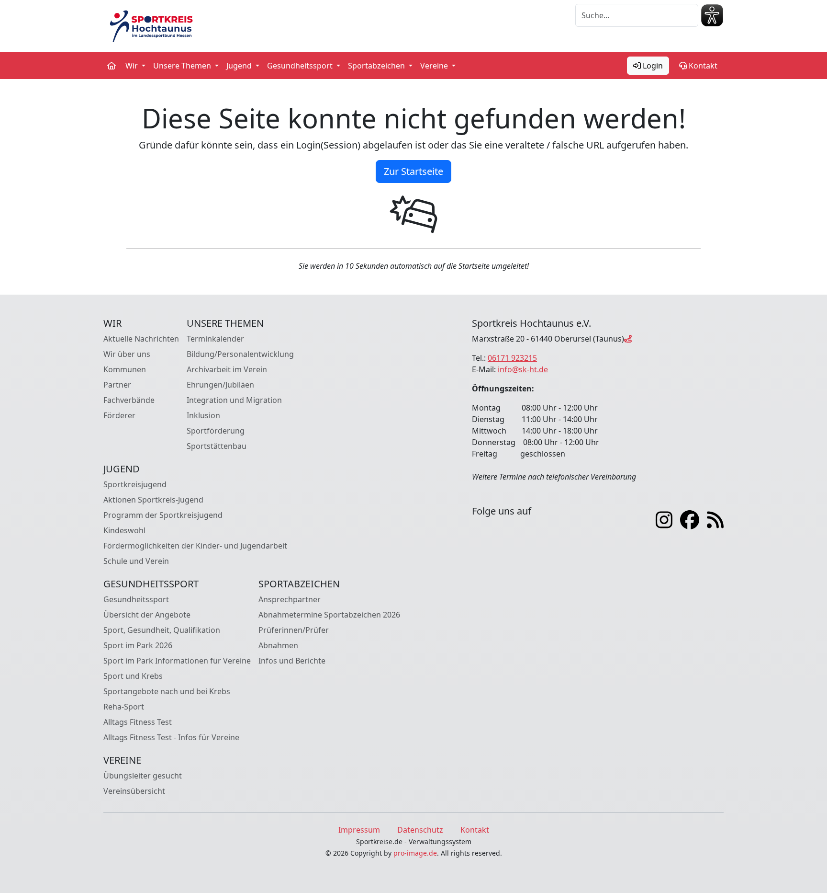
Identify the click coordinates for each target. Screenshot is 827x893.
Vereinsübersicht (134, 791)
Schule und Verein (136, 561)
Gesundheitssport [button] (301, 65)
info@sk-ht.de (523, 369)
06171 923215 (512, 358)
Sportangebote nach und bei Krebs (166, 691)
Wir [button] (132, 65)
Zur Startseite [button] (413, 171)
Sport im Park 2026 (137, 645)
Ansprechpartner (289, 599)
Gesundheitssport (136, 599)
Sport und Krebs (133, 676)
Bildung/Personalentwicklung (240, 354)
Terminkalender (215, 338)
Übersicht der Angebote (146, 614)
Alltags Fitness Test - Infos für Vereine (171, 737)
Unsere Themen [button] (183, 65)
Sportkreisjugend (135, 484)
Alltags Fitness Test (137, 722)
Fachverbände (129, 400)
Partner (117, 384)
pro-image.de (415, 853)
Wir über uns (126, 354)
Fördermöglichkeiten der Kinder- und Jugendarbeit (195, 545)
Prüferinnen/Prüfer (293, 630)
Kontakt (702, 65)
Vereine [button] (435, 65)
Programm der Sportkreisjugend (163, 515)
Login (652, 65)
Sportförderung (216, 430)
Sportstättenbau (216, 446)
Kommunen (124, 369)
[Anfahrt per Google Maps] (628, 338)
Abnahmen (278, 645)
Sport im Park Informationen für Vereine (177, 660)
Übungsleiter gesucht (142, 775)
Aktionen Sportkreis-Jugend (153, 499)
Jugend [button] (240, 65)
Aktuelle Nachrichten (141, 338)
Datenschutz (420, 829)
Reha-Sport (123, 706)
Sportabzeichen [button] (377, 65)
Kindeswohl (124, 530)
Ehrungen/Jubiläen (220, 384)
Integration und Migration (234, 400)
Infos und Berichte (291, 660)
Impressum (359, 829)
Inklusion (203, 415)
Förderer (119, 415)
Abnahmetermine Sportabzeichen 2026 (329, 614)
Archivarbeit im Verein (227, 369)
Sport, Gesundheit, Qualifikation (161, 630)
